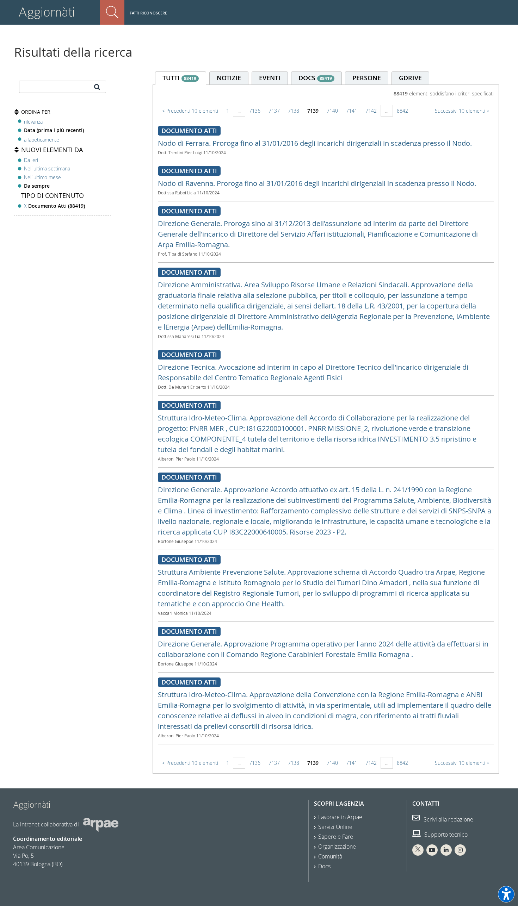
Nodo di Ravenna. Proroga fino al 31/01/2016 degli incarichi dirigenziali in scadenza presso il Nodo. (317, 183)
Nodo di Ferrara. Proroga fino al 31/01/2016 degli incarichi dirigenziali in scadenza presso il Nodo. (315, 143)
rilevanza (33, 121)
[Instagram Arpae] (460, 850)
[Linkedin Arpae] (446, 850)
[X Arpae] (418, 850)
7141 (351, 110)
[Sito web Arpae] (100, 824)
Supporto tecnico (445, 834)
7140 (332, 110)
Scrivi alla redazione (447, 819)
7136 (254, 110)
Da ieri (31, 160)
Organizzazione (337, 846)
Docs (324, 866)
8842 (402, 110)
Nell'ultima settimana (47, 168)
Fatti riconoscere (148, 12)
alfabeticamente (41, 139)
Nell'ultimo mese (42, 177)
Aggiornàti (46, 12)
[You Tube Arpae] (432, 850)
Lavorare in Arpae (340, 817)
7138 (293, 110)
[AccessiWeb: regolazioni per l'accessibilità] (506, 894)
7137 (274, 110)
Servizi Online (335, 827)
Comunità (330, 856)
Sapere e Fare (335, 837)
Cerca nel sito (112, 12)
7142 (371, 110)
